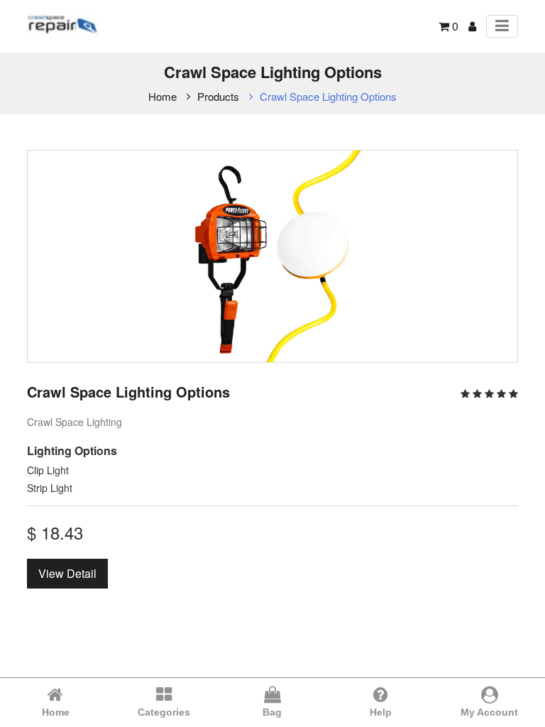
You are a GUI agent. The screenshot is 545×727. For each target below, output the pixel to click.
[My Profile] (472, 26)
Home (162, 96)
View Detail (67, 573)
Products (218, 96)
